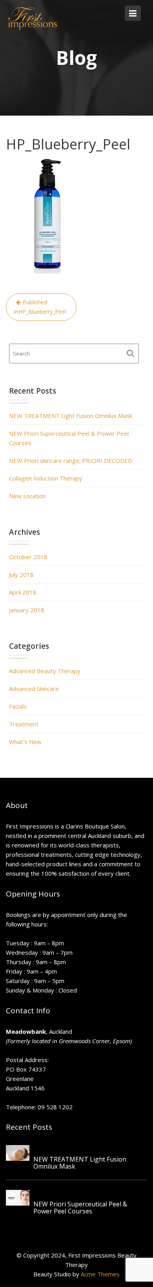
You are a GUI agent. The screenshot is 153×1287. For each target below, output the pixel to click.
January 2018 (26, 610)
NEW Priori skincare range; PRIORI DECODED (70, 460)
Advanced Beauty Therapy (44, 671)
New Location (27, 496)
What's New (25, 742)
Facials (18, 706)
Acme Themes (100, 1274)
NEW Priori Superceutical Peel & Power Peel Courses (80, 1208)
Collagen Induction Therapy (45, 478)
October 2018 (28, 557)
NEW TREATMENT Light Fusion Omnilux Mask (70, 416)
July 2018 (21, 574)
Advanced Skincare (34, 688)
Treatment (23, 724)
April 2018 (22, 592)
